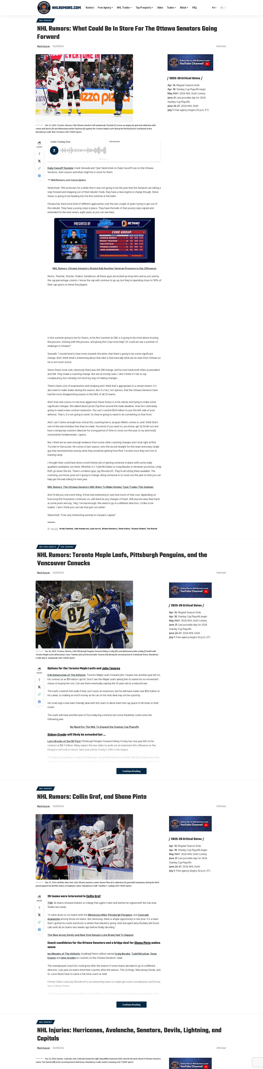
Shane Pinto (142, 943)
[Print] (39, 175)
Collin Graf (93, 896)
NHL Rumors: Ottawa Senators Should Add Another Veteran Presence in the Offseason (104, 268)
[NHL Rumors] (59, 7)
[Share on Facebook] (39, 153)
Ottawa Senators (109, 528)
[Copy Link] (39, 168)
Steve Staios (124, 528)
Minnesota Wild (97, 914)
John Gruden (68, 957)
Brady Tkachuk (66, 528)
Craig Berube (122, 953)
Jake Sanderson (81, 528)
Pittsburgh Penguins (120, 914)
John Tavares (111, 668)
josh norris (95, 528)
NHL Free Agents (47, 547)
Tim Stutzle (152, 528)
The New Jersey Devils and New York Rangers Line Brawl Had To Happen (90, 934)
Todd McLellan (140, 953)
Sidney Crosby (57, 734)
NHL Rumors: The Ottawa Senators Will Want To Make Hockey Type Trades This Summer (100, 486)
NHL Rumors (45, 20)
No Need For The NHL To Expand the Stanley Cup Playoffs (104, 726)
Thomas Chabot (138, 528)
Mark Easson (43, 46)
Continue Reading (131, 771)
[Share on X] (39, 161)
